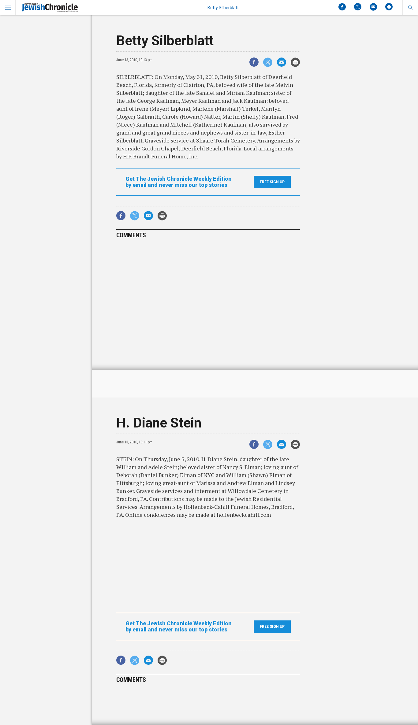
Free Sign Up (272, 182)
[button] (410, 7)
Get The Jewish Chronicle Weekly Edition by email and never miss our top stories (178, 182)
